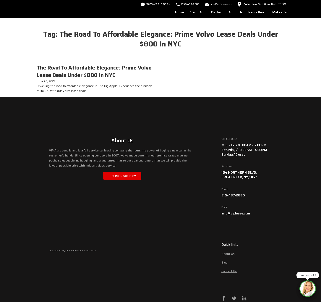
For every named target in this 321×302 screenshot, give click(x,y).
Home (179, 12)
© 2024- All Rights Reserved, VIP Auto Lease (72, 250)
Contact (217, 12)
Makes (277, 12)
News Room (257, 12)
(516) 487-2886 (190, 4)
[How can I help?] (307, 288)
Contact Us (229, 271)
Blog (224, 262)
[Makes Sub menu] (285, 12)
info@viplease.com (235, 213)
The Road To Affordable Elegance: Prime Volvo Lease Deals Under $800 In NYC (94, 71)
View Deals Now (124, 175)
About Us (235, 12)
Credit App (197, 12)
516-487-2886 (233, 195)
